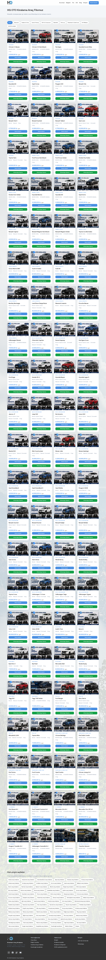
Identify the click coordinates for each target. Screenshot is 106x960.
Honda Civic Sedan (14, 195)
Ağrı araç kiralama (59, 879)
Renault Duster (36, 523)
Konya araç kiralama (67, 908)
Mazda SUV (12, 451)
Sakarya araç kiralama (81, 915)
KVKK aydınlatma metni (60, 947)
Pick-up (63, 22)
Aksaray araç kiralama (72, 879)
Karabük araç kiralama (14, 904)
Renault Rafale (83, 523)
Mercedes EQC (60, 664)
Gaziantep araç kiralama (43, 897)
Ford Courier (36, 772)
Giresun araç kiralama (58, 897)
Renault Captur (13, 232)
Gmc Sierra (82, 698)
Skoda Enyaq (83, 664)
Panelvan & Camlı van (73, 22)
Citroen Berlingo (60, 735)
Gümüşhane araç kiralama (73, 897)
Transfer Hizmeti (84, 846)
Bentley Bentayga (14, 303)
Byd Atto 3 (12, 664)
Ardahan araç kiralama (42, 883)
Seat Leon (82, 121)
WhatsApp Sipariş (18, 61)
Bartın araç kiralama (13, 887)
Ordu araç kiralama (41, 915)
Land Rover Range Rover (39, 303)
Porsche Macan (83, 303)
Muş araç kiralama (81, 912)
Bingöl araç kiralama (68, 887)
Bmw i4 (81, 629)
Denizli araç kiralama (13, 894)
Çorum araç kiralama (81, 890)
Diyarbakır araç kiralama (28, 894)
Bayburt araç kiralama (41, 887)
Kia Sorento (59, 414)
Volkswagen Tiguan (85, 594)
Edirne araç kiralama (55, 894)
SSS (77, 2)
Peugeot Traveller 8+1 (15, 846)
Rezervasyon (93, 2)
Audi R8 (81, 268)
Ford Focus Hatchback (39, 158)
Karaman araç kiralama (28, 904)
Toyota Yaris (12, 158)
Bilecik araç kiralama (55, 887)
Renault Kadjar (59, 523)
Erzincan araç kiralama (82, 894)
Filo (73, 2)
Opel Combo (59, 772)
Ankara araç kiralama (13, 883)
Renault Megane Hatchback (40, 232)
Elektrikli (56, 22)
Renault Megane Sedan (62, 232)
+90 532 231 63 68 (83, 941)
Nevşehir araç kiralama (14, 915)
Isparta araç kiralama (39, 901)
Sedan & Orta (25, 22)
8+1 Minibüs (85, 22)
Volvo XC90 (35, 629)
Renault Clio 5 (13, 121)
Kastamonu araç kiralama (56, 904)
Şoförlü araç (59, 846)
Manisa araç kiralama (28, 912)
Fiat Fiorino (12, 772)
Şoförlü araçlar (12, 26)
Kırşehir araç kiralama (28, 908)
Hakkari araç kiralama (88, 897)
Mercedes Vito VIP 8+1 (86, 809)
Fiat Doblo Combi (84, 735)
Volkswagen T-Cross (38, 594)
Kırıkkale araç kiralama (85, 904)
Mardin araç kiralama (41, 912)
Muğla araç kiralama (69, 912)
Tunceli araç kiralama (55, 922)
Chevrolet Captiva (38, 340)
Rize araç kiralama (68, 915)
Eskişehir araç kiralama (28, 897)
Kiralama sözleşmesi (59, 945)
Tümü (9, 22)
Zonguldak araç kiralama (42, 926)
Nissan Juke (59, 451)
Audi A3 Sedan (36, 268)
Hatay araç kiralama (13, 901)
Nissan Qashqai (84, 451)
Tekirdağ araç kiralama (14, 922)
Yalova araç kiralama (13, 926)
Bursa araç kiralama (39, 890)
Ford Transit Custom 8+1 (40, 809)
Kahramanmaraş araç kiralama (82, 901)
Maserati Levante (60, 303)
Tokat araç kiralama (28, 922)
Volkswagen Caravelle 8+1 (40, 846)
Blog (80, 2)
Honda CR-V (36, 377)
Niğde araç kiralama (28, 915)
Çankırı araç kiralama (68, 890)
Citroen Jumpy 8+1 (85, 772)
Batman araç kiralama (27, 887)
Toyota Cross (13, 594)
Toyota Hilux (36, 735)
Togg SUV (12, 698)
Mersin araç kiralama (55, 912)
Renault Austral (13, 523)
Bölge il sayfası (35, 942)
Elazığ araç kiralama (69, 894)
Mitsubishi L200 (14, 735)
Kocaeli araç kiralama (53, 908)
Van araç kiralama (81, 922)
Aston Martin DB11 (14, 268)
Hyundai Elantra (37, 195)
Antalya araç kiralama (27, 883)
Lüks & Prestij (35, 22)
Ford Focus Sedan (61, 158)
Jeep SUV (35, 414)
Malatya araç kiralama (14, 912)
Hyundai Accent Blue (85, 47)
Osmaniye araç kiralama (55, 915)
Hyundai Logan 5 (84, 377)
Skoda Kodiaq (83, 560)
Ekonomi (16, 22)
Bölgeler (68, 2)
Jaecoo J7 (12, 414)
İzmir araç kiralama (67, 901)
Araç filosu (34, 940)
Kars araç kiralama (42, 904)
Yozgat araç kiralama (27, 926)
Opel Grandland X (37, 488)
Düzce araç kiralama (42, 894)
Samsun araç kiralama (14, 919)
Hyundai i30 (59, 195)
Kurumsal (61, 2)
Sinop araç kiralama (40, 919)
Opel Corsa (35, 84)
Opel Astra (82, 195)
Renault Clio (82, 84)
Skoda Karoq (59, 560)
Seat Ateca (35, 560)
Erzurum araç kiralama (14, 897)
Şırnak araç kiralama (80, 919)
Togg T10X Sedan (37, 698)
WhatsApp (81, 944)
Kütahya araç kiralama (81, 908)
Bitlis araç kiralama (81, 887)
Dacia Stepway (60, 340)
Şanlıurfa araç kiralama (66, 919)
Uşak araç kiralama (69, 922)
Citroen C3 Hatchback (39, 47)
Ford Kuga (12, 377)
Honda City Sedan (84, 158)
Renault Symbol (37, 121)
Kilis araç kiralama (40, 908)
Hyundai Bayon (60, 377)
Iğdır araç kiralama (26, 901)
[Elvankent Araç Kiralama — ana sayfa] (10, 939)
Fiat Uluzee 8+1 (13, 809)
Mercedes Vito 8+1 (61, 809)
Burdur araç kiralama (26, 890)
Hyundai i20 (12, 84)
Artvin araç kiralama (56, 883)
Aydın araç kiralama (69, 883)
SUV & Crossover (46, 22)
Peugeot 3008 (83, 488)
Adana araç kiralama (13, 879)
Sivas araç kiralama (53, 919)
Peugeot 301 (59, 84)
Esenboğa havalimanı (56, 926)
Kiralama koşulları (59, 942)
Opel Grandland (14, 488)
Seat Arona (12, 560)
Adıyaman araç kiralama (28, 879)
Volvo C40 (12, 629)
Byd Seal (34, 664)
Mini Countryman (37, 451)
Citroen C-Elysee (14, 47)
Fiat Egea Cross (84, 340)
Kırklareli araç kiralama (14, 908)
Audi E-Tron (59, 629)
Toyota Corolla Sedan (85, 232)
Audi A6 (57, 268)
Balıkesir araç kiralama (82, 883)
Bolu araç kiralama (13, 890)
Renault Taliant (60, 121)
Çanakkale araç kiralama (53, 890)
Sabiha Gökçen (69, 926)
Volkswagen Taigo (61, 594)
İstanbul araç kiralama (53, 901)
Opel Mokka (59, 488)
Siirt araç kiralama (27, 919)
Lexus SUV (82, 414)
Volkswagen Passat (15, 340)
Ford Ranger (59, 698)
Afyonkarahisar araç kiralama (44, 879)
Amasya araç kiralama (87, 879)
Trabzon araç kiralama (41, 922)
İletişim (85, 2)
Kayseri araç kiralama (71, 904)
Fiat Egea (58, 47)
